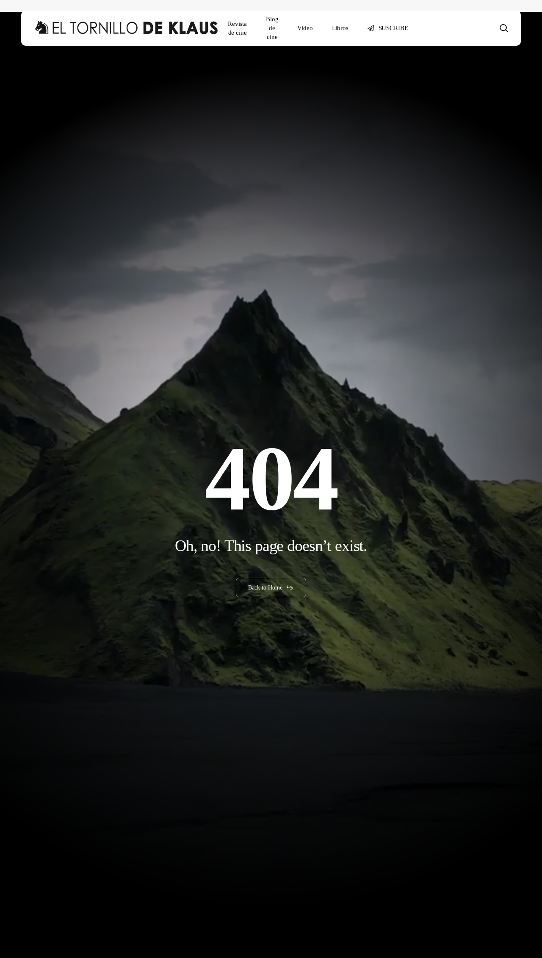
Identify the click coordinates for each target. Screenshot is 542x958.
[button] (271, 588)
